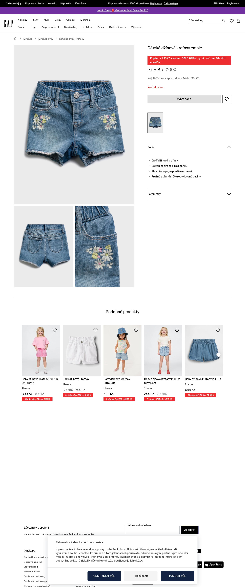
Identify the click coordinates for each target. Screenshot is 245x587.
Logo (34, 27)
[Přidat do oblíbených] (54, 330)
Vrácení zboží (31, 566)
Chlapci (70, 19)
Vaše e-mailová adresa (139, 525)
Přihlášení (219, 3)
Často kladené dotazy (36, 557)
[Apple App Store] (214, 564)
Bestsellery (71, 27)
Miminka (85, 19)
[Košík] (238, 21)
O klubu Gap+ (171, 3)
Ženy (35, 19)
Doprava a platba (34, 3)
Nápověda (65, 3)
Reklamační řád (32, 571)
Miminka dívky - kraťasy (71, 38)
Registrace (156, 3)
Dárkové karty (117, 27)
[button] (226, 99)
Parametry (154, 193)
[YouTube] (197, 551)
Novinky (22, 19)
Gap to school (50, 27)
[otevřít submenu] (29, 20)
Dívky (58, 19)
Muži (47, 19)
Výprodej (136, 27)
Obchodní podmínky (34, 576)
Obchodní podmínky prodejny (39, 581)
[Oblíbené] (232, 21)
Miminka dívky (45, 38)
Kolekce (87, 27)
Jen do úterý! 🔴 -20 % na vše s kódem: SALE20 (122, 10)
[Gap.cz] (8, 23)
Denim (21, 27)
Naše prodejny (13, 3)
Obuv (101, 27)
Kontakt (52, 3)
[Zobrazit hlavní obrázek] (74, 124)
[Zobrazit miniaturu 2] (104, 246)
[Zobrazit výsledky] (223, 20)
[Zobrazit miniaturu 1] (43, 246)
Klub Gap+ (80, 3)
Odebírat (190, 529)
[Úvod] (15, 38)
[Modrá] (155, 123)
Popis (151, 147)
